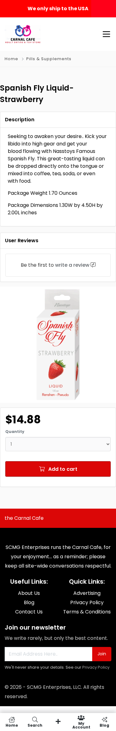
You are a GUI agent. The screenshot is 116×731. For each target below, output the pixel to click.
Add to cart (62, 469)
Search (35, 725)
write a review (72, 265)
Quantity (14, 431)
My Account (81, 725)
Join (101, 654)
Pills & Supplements (48, 58)
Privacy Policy (96, 667)
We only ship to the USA (58, 8)
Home (11, 58)
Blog (104, 725)
